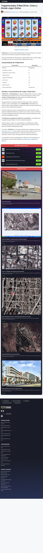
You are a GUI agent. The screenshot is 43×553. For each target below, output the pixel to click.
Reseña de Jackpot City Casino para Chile (13, 149)
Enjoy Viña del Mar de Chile (5, 474)
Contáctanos (26, 400)
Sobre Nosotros (6, 400)
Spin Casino (27, 139)
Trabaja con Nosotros (16, 400)
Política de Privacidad (7, 402)
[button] (21, 552)
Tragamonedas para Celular (5, 449)
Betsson (4, 140)
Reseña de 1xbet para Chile (5, 425)
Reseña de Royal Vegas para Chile (11, 164)
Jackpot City (34, 139)
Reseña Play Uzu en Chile (10, 153)
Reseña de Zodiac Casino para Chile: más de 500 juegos (15, 160)
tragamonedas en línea (9, 131)
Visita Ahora (38, 149)
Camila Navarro (14, 12)
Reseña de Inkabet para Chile (6, 433)
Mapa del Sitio (17, 402)
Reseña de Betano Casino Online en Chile (13, 156)
